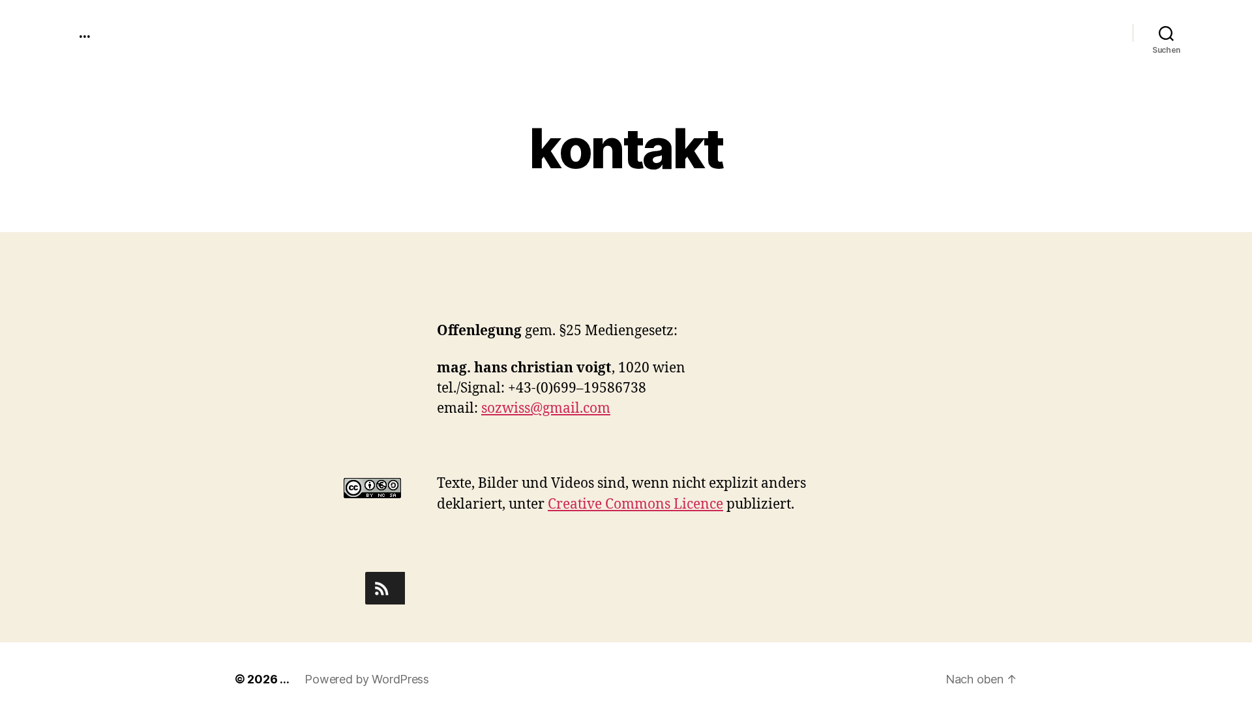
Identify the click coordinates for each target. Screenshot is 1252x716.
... (84, 32)
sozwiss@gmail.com (545, 408)
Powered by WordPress (367, 679)
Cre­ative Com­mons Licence (635, 504)
